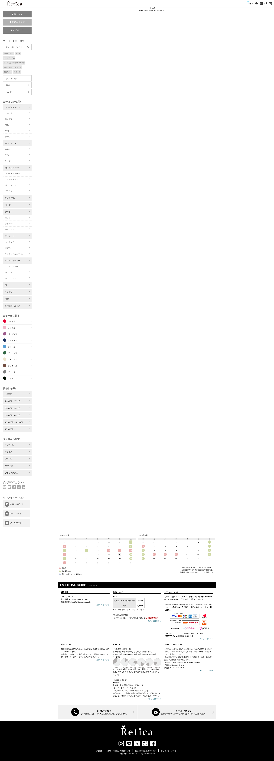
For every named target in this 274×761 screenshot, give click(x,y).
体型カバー (8, 72)
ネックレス (9, 242)
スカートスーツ (11, 179)
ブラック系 (12, 378)
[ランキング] (256, 3)
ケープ (8, 136)
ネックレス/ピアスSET (14, 253)
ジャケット (9, 229)
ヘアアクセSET (11, 266)
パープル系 (12, 334)
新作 (8, 85)
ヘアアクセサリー (12, 260)
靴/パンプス (10, 197)
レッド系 (11, 321)
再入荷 (18, 53)
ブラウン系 (12, 365)
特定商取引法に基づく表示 (145, 750)
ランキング (12, 78)
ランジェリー (10, 291)
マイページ (18, 30)
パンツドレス (10, 143)
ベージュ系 (12, 359)
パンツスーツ (10, 185)
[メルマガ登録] (176, 712)
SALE (9, 92)
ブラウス (9, 191)
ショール (9, 223)
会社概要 (99, 750)
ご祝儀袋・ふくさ (12, 305)
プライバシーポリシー (169, 750)
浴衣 (7, 298)
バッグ (8, 204)
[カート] (271, 3)
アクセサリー (10, 236)
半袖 (7, 130)
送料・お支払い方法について (119, 750)
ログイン (18, 14)
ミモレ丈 (9, 113)
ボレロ (8, 217)
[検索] (266, 3)
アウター (9, 211)
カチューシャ (10, 278)
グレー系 (11, 372)
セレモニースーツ (12, 167)
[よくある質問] (97, 712)
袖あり (8, 124)
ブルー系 (11, 346)
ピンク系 (11, 327)
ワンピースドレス (12, 107)
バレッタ (9, 272)
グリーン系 (12, 353)
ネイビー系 (12, 340)
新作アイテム (8, 53)
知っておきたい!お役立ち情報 (14, 63)
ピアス (8, 247)
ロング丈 (9, 118)
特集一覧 (17, 72)
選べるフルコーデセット (12, 67)
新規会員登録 (18, 22)
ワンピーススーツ (12, 173)
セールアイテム (9, 58)
